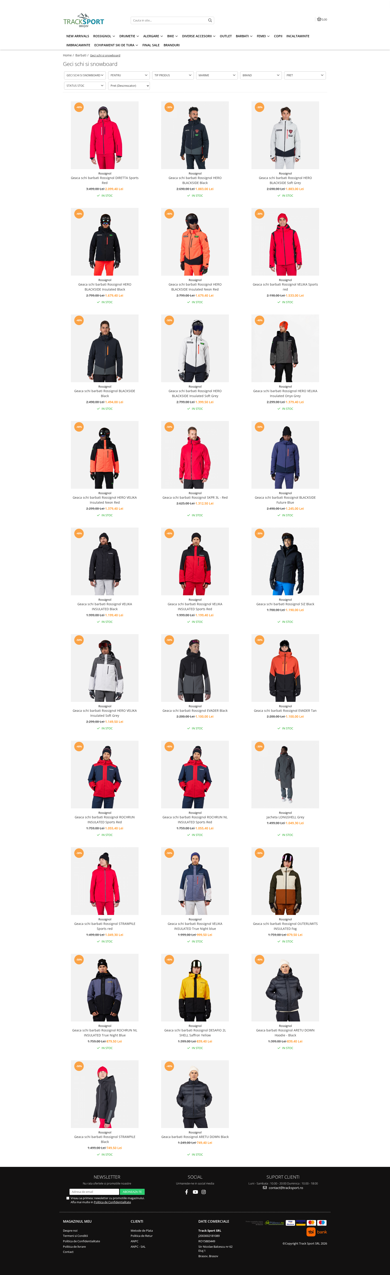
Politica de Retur (142, 1236)
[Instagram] (204, 1192)
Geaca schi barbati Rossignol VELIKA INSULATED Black (104, 606)
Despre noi (70, 1230)
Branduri (172, 45)
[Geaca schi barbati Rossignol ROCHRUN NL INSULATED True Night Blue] (105, 987)
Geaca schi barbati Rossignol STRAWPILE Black (104, 1139)
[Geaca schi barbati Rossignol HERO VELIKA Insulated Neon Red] (105, 455)
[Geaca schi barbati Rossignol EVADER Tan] (285, 668)
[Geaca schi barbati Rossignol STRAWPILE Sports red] (105, 881)
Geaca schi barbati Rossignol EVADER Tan (285, 710)
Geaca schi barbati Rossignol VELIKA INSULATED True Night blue (195, 926)
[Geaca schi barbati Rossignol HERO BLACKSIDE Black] (195, 135)
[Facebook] (186, 1192)
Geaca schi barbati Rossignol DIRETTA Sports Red (105, 180)
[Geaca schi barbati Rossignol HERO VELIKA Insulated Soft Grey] (105, 668)
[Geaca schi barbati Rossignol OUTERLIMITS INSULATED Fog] (285, 881)
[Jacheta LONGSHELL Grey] (285, 774)
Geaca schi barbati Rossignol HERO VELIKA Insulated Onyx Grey (285, 393)
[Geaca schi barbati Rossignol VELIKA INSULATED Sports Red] (195, 561)
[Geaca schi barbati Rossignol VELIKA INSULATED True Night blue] (195, 881)
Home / (69, 55)
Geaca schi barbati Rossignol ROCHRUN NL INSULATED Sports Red (195, 819)
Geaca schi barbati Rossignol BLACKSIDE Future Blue (285, 500)
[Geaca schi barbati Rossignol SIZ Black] (285, 561)
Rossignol (104, 173)
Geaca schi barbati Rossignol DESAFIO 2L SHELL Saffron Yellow (195, 1032)
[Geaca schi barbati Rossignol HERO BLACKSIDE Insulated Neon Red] (195, 242)
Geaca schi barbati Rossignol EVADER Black (195, 710)
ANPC (134, 1241)
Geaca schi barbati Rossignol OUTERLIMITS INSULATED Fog (285, 926)
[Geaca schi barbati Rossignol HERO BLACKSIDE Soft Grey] (285, 135)
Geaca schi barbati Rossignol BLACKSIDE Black (104, 393)
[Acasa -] (91, 20)
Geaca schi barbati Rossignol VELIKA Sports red (285, 286)
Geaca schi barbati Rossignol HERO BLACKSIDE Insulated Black (104, 286)
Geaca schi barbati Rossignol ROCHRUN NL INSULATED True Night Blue (104, 1032)
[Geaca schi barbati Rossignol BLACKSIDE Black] (105, 348)
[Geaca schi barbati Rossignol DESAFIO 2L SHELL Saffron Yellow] (195, 987)
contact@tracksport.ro (285, 1187)
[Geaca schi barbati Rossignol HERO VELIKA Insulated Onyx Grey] (285, 348)
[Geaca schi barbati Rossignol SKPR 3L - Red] (195, 455)
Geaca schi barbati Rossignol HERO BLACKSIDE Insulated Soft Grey (195, 393)
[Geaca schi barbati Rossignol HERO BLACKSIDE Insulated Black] (105, 242)
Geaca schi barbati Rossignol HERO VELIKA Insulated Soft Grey (105, 713)
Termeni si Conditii (75, 1236)
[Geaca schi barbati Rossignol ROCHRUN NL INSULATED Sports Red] (195, 774)
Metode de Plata (142, 1230)
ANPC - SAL (138, 1247)
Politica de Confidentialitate (112, 1202)
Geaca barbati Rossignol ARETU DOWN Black (195, 1137)
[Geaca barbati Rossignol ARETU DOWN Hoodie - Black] (285, 987)
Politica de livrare (74, 1247)
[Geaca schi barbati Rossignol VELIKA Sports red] (285, 242)
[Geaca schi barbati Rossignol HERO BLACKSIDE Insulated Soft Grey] (195, 348)
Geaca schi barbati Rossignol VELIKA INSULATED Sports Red (195, 606)
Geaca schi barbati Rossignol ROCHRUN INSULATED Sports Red (105, 819)
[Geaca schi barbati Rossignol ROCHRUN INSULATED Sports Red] (105, 774)
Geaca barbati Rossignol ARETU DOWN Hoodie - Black (285, 1032)
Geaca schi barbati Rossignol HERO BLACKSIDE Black (195, 180)
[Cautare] (210, 20)
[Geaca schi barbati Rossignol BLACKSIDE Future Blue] (285, 455)
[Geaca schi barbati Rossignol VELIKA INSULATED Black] (105, 561)
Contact (68, 1252)
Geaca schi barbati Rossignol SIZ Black (285, 604)
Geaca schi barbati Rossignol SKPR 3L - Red (195, 497)
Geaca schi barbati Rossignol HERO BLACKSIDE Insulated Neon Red (195, 286)
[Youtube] (195, 1192)
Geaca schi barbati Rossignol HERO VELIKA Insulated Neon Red (105, 500)
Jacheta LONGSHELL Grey (285, 817)
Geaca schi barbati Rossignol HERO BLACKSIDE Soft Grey (285, 180)
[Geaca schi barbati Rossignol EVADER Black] (195, 668)
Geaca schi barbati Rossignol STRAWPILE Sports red (104, 926)
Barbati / (82, 55)
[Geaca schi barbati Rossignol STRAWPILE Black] (105, 1094)
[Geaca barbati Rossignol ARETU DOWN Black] (195, 1094)
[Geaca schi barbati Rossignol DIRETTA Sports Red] (105, 135)
